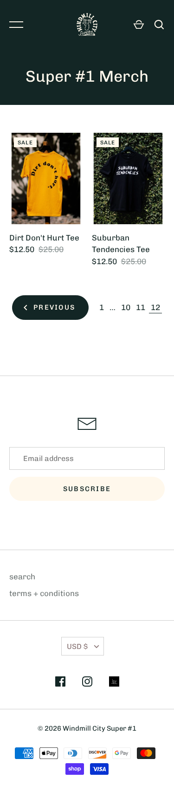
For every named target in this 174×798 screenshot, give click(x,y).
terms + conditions (44, 593)
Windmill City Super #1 (99, 728)
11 (140, 307)
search (22, 576)
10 (125, 307)
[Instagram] (87, 683)
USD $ (77, 646)
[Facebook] (60, 683)
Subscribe (87, 489)
